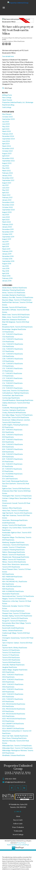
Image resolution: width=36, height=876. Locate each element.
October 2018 (7, 259)
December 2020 (8, 202)
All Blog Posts (7, 95)
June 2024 (6, 141)
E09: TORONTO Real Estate (12, 459)
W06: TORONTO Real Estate (12, 689)
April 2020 (6, 220)
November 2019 (7, 232)
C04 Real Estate (8, 342)
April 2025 (5, 129)
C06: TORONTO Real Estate (12, 349)
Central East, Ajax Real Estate (12, 395)
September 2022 (8, 161)
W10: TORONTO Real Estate (12, 699)
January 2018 (6, 281)
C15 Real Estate (8, 386)
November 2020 (8, 205)
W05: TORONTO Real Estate (12, 684)
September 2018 (8, 261)
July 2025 (5, 122)
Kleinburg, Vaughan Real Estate (13, 542)
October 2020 (7, 207)
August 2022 (7, 163)
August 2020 (7, 212)
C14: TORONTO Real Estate (12, 383)
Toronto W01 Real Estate (11, 660)
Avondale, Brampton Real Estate (13, 295)
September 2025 (8, 119)
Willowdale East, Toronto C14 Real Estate (17, 746)
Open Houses (7, 100)
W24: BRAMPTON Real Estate (13, 728)
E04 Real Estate (8, 442)
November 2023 (8, 148)
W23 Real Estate (8, 721)
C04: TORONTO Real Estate (12, 344)
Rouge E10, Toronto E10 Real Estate (15, 618)
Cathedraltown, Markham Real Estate (15, 393)
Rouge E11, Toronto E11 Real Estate (14, 621)
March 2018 (6, 276)
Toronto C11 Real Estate (10, 655)
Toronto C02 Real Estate (11, 652)
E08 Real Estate (8, 452)
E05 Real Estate (8, 447)
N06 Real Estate (8, 584)
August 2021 (6, 183)
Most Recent (7, 114)
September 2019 (8, 237)
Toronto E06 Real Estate (11, 657)
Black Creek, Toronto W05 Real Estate (16, 315)
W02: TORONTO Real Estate (12, 675)
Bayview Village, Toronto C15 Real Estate (16, 300)
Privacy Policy (21, 843)
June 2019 (5, 244)
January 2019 (6, 254)
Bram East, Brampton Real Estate (14, 320)
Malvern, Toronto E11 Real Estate (13, 555)
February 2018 (7, 278)
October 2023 (7, 151)
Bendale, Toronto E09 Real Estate (14, 307)
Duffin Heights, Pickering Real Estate (15, 425)
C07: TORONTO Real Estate (12, 354)
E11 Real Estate (7, 466)
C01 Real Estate (8, 332)
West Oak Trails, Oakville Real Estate (15, 736)
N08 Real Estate (8, 589)
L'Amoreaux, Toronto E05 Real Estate (15, 545)
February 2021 (7, 197)
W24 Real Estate (8, 726)
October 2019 (7, 234)
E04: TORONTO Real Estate (12, 444)
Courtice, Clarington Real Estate (13, 410)
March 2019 (6, 249)
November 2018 (8, 256)
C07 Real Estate (8, 351)
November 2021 (8, 178)
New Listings (6, 97)
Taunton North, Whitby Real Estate (14, 648)
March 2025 (6, 131)
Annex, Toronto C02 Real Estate (13, 293)
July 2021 (5, 185)
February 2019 (7, 251)
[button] (11, 787)
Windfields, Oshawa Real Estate (13, 755)
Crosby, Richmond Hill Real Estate (14, 412)
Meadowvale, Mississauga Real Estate (15, 557)
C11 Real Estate (7, 371)
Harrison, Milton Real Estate (16, 41)
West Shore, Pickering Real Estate (14, 738)
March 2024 (6, 146)
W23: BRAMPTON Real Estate (13, 724)
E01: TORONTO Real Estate (12, 430)
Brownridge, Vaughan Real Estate (14, 329)
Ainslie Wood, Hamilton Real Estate (14, 288)
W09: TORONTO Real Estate (12, 694)
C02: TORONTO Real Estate (12, 339)
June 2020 (6, 217)
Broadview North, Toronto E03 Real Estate (17, 327)
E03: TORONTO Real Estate (12, 439)
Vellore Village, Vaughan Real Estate (14, 670)
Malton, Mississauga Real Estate (13, 552)
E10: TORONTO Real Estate (12, 464)
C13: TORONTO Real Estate (12, 378)
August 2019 (6, 239)
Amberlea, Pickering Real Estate (13, 290)
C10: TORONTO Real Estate (12, 368)
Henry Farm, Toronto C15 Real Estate (15, 510)
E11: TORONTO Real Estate (12, 469)
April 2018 (5, 273)
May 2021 (5, 190)
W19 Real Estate (8, 711)
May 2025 (5, 126)
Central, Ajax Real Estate (11, 398)
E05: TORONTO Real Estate (12, 449)
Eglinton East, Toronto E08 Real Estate (16, 488)
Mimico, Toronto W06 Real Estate (14, 562)
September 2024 (8, 139)
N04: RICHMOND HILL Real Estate (14, 581)
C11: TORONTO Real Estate (12, 373)
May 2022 (5, 168)
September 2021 (8, 180)
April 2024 (6, 144)
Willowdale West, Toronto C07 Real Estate (17, 748)
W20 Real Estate (8, 716)
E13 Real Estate (7, 471)
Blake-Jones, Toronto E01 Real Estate (15, 317)
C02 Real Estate (8, 337)
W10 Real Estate (8, 697)
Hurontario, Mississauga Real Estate (15, 520)
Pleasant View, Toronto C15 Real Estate (16, 613)
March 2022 (6, 171)
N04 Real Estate (8, 579)
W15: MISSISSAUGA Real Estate (13, 704)
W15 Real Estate (8, 701)
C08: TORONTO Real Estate (12, 359)
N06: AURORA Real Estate (11, 586)
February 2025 (7, 134)
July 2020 (5, 215)
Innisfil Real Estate (8, 523)
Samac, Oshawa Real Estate (12, 630)
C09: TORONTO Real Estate (12, 364)
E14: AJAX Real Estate (10, 479)
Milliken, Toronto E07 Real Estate (13, 559)
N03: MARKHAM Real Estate (12, 577)
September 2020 (8, 210)
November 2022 (8, 158)
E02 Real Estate (8, 432)
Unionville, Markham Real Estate (13, 665)
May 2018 (5, 271)
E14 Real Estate (7, 476)
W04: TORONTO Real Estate (12, 679)
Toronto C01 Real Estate (11, 650)
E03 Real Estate (8, 437)
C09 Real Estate (8, 361)
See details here (8, 56)
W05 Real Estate (8, 682)
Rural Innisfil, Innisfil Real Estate (13, 628)
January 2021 (6, 200)
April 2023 (5, 156)
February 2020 (7, 224)
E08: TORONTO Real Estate (12, 454)
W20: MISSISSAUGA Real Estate (14, 719)
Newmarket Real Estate (10, 594)
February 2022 (7, 173)
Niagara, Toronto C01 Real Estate (14, 599)
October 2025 (7, 117)
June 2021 (5, 188)
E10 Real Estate (7, 461)
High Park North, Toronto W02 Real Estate (17, 513)
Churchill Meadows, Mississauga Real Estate (17, 400)
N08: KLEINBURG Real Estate (13, 591)
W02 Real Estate (8, 672)
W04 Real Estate (8, 677)
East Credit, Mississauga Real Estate (15, 481)
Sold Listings (6, 107)
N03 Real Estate (8, 574)
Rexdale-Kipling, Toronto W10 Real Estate (17, 616)
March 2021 (6, 195)
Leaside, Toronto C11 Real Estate (14, 547)
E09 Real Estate (8, 457)
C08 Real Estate (8, 356)
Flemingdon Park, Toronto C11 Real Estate (17, 496)
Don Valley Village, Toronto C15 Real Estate (17, 415)
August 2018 (6, 264)
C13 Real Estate (7, 376)
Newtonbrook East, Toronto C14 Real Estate (18, 596)
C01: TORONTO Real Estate (12, 334)
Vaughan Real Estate (9, 667)
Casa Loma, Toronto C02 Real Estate (15, 390)
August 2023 (6, 153)
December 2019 (8, 229)
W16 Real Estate (8, 706)
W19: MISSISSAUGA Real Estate (13, 714)
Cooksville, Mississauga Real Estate (14, 408)
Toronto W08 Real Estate (11, 662)
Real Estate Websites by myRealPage (18, 844)
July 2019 (5, 242)
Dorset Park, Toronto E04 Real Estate (15, 417)
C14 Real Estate (8, 381)
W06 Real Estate (8, 687)
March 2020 (6, 222)
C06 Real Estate (8, 346)
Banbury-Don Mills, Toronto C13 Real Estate (17, 297)
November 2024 (8, 136)
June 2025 (6, 124)
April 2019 (5, 246)
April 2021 (5, 193)
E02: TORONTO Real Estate (12, 435)
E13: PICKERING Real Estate (12, 474)
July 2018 (5, 266)
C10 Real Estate (8, 366)
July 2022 (5, 166)
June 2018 (5, 268)
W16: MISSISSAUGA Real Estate (13, 709)
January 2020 (7, 227)
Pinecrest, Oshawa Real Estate (13, 611)
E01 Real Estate (7, 427)
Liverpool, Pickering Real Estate (13, 550)
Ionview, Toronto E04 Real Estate (14, 525)
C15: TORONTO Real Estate (12, 388)
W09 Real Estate (8, 692)
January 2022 (7, 175)
